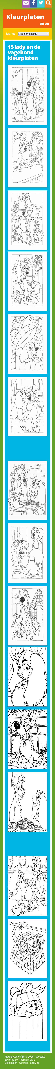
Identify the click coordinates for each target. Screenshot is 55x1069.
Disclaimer (11, 1062)
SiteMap (34, 1062)
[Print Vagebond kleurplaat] (27, 281)
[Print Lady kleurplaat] (27, 95)
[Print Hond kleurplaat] (27, 739)
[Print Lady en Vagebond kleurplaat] (27, 220)
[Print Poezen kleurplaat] (27, 948)
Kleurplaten (27, 19)
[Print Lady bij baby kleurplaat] (27, 157)
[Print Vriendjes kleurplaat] (27, 553)
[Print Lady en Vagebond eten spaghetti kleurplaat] (27, 490)
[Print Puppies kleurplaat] (27, 615)
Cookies (23, 1062)
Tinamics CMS (26, 1059)
